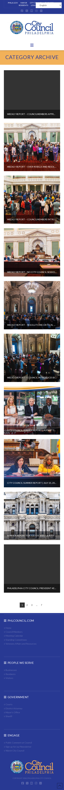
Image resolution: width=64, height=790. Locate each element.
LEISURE (34, 5)
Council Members (14, 631)
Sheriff (9, 716)
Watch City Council (15, 750)
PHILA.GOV (13, 3)
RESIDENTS (23, 5)
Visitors (9, 678)
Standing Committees (16, 639)
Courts (9, 704)
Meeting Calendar (14, 635)
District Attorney (14, 708)
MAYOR (24, 3)
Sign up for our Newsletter (18, 746)
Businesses (11, 670)
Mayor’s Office (13, 712)
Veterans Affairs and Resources (21, 643)
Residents (11, 674)
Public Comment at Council (19, 742)
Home (8, 628)
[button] (32, 45)
